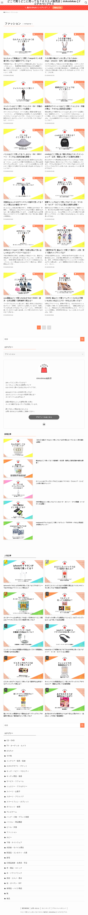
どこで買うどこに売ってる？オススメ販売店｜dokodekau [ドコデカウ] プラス (44, 2)
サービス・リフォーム (15, 781)
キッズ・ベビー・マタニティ (18, 771)
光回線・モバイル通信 (15, 847)
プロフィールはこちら (44, 417)
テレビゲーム (12, 812)
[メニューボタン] (2, 2)
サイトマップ (46, 908)
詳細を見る (57, 7)
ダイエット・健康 (13, 807)
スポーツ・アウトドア (15, 796)
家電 (8, 858)
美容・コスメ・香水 (14, 878)
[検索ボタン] (86, 2)
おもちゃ (10, 751)
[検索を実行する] (82, 339)
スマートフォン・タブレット (18, 802)
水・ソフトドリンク (14, 873)
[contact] (44, 424)
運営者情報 (25, 908)
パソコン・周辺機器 (14, 822)
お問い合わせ (35, 908)
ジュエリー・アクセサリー (17, 786)
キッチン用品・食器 (14, 776)
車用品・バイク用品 (14, 888)
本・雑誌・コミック (14, 868)
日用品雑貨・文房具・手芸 (17, 863)
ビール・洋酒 (12, 827)
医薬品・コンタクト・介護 (17, 853)
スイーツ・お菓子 (13, 791)
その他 (9, 756)
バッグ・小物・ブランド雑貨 (18, 817)
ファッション (12, 832)
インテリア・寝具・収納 (16, 761)
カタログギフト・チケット (17, 766)
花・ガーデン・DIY (14, 883)
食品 (8, 898)
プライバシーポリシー (59, 908)
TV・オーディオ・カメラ (16, 746)
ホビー (9, 837)
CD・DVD (11, 740)
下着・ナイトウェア (14, 842)
